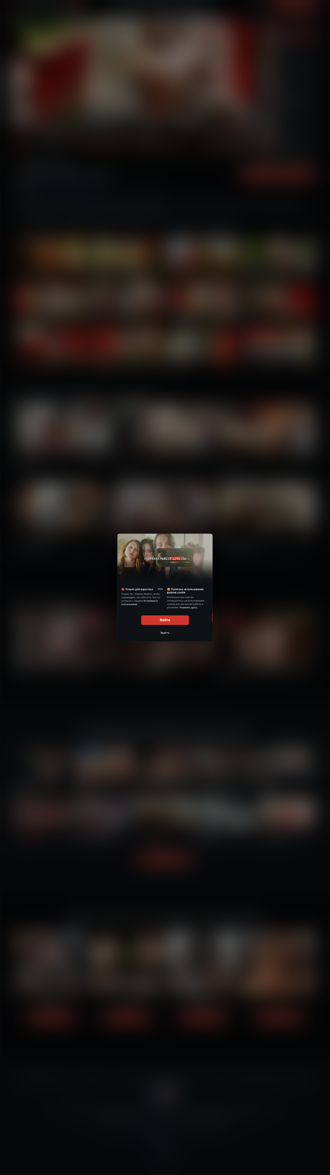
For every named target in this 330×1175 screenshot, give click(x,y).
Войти (165, 620)
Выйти (165, 632)
